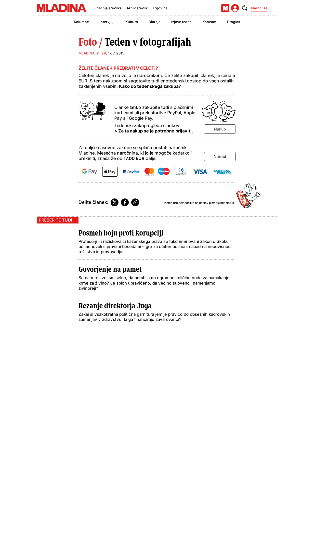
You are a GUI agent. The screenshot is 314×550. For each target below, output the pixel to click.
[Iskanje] (245, 8)
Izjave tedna (181, 22)
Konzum (209, 22)
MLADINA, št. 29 (92, 53)
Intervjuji (107, 22)
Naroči (220, 156)
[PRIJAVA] (235, 8)
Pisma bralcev (174, 203)
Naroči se (259, 8)
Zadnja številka (109, 8)
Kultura (131, 22)
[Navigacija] (274, 8)
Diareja (154, 22)
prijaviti (183, 130)
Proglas (233, 22)
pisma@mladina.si (222, 203)
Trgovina (160, 8)
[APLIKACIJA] (225, 8)
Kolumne (81, 22)
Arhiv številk (137, 8)
